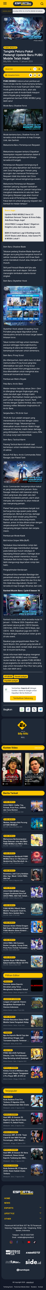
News (7, 1203)
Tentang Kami (8, 1287)
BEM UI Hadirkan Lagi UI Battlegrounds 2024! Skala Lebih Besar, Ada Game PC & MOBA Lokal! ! (23, 236)
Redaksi (34, 1287)
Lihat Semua (39, 748)
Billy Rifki (7, 61)
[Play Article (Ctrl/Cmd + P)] (30, 75)
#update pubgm (11, 681)
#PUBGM (8, 676)
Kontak (40, 1287)
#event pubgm (21, 676)
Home (7, 1198)
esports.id (29, 1282)
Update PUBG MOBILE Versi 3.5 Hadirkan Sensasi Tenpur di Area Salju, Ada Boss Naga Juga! (23, 217)
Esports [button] (8, 1208)
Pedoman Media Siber (22, 1287)
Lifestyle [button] (9, 1213)
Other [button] (7, 1219)
